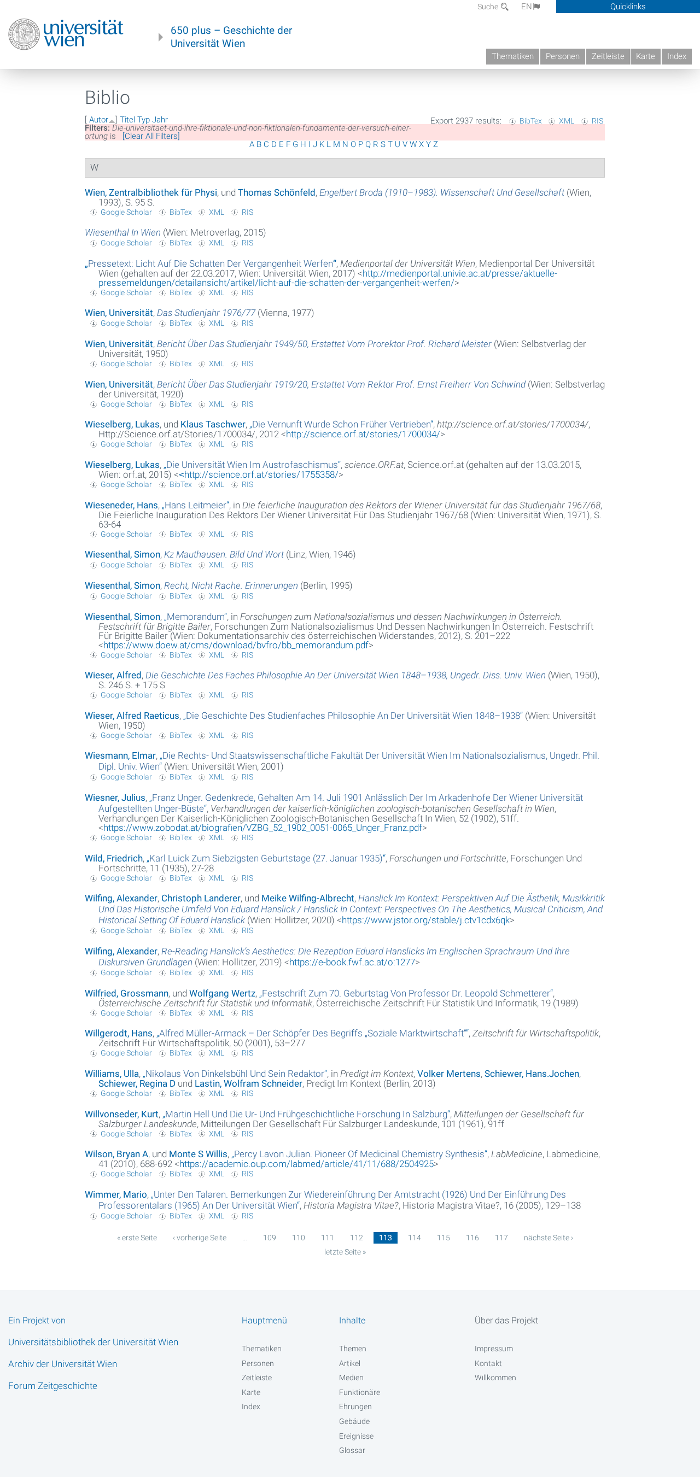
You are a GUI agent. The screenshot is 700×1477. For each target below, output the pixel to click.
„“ (210, 263)
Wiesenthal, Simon (122, 554)
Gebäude (354, 1421)
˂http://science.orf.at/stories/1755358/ (259, 474)
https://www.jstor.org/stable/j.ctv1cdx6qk (426, 920)
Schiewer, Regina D (137, 1083)
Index (676, 56)
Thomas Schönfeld (277, 192)
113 (385, 1237)
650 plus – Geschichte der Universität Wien (231, 37)
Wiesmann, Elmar (120, 755)
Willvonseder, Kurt (122, 1114)
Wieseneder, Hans (121, 505)
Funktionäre (359, 1392)
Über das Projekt (506, 1320)
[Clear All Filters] (151, 136)
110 (298, 1237)
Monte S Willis (198, 1153)
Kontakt (488, 1363)
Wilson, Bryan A (116, 1153)
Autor (98, 120)
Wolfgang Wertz (222, 993)
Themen (352, 1348)
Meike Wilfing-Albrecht (307, 898)
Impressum (494, 1348)
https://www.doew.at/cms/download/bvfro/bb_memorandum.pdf (236, 645)
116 (472, 1237)
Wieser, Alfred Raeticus (132, 715)
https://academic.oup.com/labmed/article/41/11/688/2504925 (306, 1163)
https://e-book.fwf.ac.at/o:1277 (352, 962)
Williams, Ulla (112, 1073)
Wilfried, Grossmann (126, 993)
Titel (127, 120)
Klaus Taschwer (213, 424)
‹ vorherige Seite (199, 1237)
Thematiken (513, 56)
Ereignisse (356, 1436)
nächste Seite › (548, 1237)
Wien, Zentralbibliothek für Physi (151, 192)
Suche (488, 6)
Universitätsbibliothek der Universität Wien (93, 1342)
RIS (597, 120)
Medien (351, 1377)
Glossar (352, 1450)
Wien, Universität (119, 312)
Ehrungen (355, 1406)
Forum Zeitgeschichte (52, 1385)
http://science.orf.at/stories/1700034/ (363, 434)
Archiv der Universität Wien (62, 1363)
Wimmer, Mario (116, 1194)
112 (356, 1237)
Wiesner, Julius (115, 797)
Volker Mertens (449, 1073)
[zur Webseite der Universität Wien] (66, 34)
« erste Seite (137, 1237)
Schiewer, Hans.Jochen (532, 1073)
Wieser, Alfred (113, 675)
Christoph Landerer (201, 898)
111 (327, 1237)
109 (269, 1237)
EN (526, 6)
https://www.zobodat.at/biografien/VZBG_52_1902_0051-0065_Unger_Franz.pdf (262, 827)
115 (443, 1237)
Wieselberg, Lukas (122, 424)
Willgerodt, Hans (119, 1033)
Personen (563, 56)
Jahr (160, 120)
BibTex (531, 120)
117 (501, 1237)
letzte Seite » (345, 1251)
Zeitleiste (608, 56)
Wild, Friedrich (114, 858)
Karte (645, 56)
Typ (143, 120)
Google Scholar (126, 212)
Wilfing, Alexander (121, 898)
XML (566, 120)
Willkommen (495, 1377)
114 (414, 1237)
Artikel (349, 1363)
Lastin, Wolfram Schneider (248, 1083)
